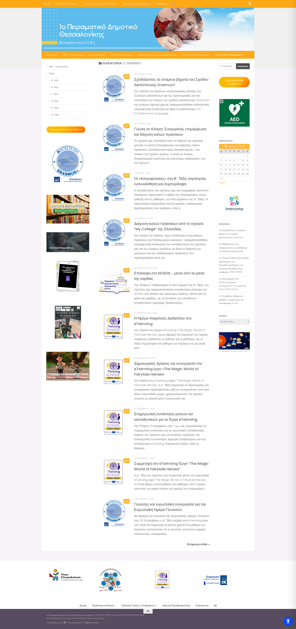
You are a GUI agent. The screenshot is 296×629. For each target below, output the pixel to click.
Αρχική (47, 3)
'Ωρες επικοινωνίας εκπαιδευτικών (234, 82)
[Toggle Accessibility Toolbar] (288, 621)
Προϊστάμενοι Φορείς (66, 3)
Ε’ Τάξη (54, 107)
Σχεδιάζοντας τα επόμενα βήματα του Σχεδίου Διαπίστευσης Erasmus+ (232, 234)
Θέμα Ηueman (92, 622)
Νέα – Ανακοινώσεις (73, 54)
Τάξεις (52, 73)
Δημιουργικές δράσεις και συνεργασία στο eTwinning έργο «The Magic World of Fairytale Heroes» (168, 369)
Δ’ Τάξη (54, 100)
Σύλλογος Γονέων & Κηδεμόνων (100, 3)
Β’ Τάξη (54, 87)
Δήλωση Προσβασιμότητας (137, 3)
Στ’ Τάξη (55, 114)
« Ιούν (222, 182)
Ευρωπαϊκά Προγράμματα (229, 54)
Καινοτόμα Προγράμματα (196, 54)
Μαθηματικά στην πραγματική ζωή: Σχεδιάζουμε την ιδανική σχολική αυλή (233, 247)
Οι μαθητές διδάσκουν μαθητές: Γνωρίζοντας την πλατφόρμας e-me (231, 300)
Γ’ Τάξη (54, 94)
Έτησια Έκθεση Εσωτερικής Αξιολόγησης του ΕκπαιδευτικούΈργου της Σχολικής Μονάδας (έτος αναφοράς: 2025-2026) (234, 265)
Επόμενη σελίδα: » (198, 544)
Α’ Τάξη (54, 80)
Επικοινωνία (161, 3)
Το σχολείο (51, 54)
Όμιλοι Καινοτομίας (121, 54)
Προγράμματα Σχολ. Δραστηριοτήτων (157, 54)
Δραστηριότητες (97, 54)
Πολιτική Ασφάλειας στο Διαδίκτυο (65, 129)
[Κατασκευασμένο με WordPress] (65, 623)
